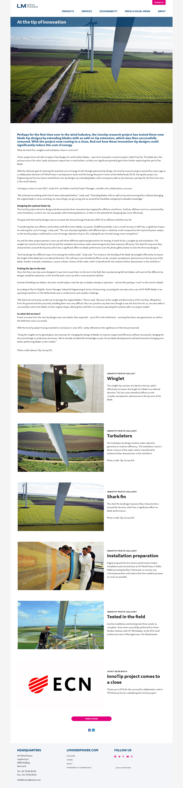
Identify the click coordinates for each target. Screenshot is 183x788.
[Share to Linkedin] (93, 730)
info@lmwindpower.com (29, 779)
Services (86, 11)
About (162, 11)
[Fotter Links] (115, 756)
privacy (69, 764)
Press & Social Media (137, 11)
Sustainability (108, 11)
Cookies (70, 760)
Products (68, 11)
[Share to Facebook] (89, 730)
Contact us (159, 2)
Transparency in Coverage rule (79, 768)
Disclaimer (71, 756)
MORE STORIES (91, 719)
